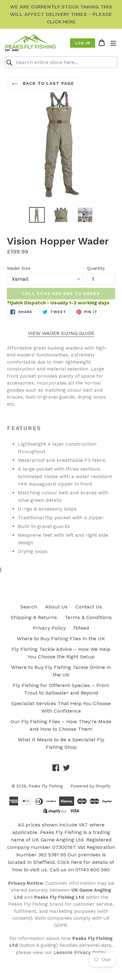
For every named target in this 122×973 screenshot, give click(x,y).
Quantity (96, 268)
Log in (82, 43)
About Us (56, 607)
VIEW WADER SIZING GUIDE (61, 333)
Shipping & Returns (34, 617)
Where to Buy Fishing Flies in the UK (61, 638)
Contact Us (88, 607)
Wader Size (18, 268)
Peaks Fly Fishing (45, 786)
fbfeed (81, 628)
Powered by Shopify (90, 786)
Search (28, 607)
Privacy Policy (49, 628)
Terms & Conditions (88, 617)
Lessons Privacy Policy (79, 952)
